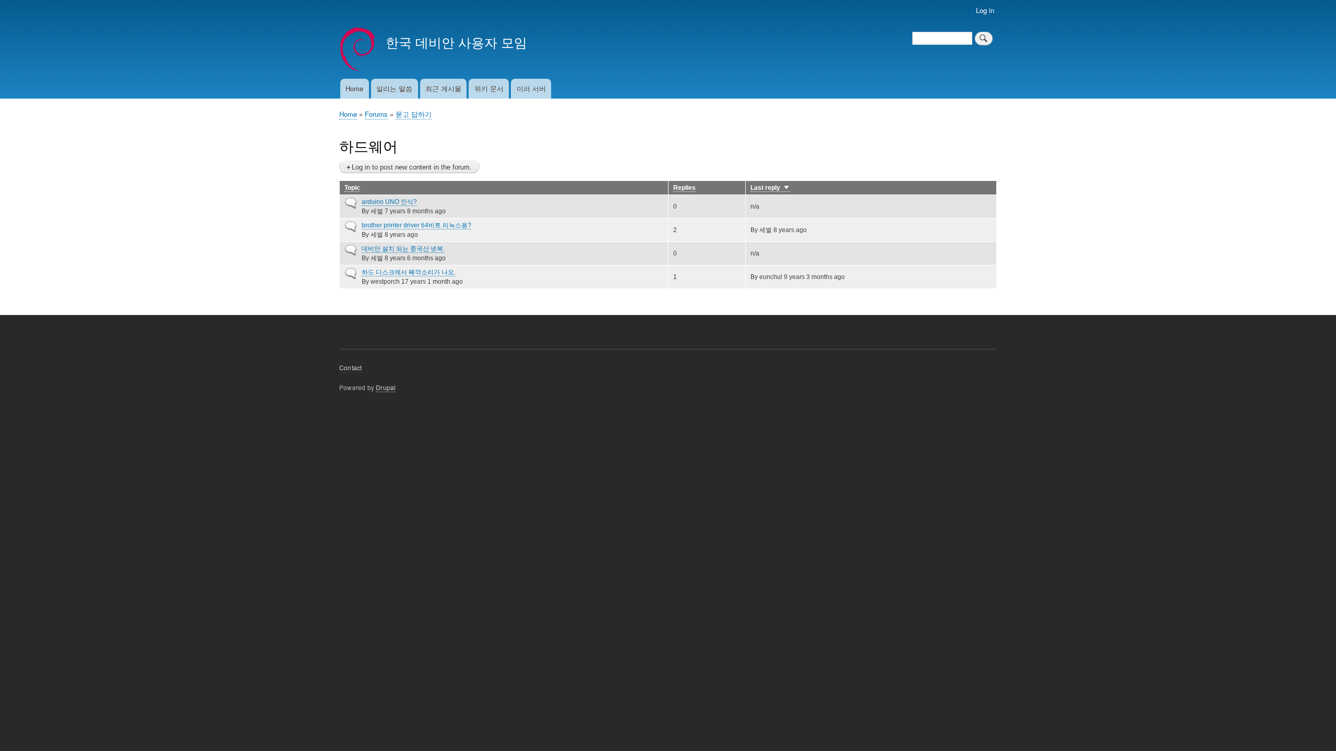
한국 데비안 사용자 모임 (456, 41)
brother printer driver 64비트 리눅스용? (416, 225)
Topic (352, 187)
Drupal (386, 387)
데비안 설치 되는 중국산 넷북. (403, 248)
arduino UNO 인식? (389, 201)
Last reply (770, 188)
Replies (684, 187)
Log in (985, 10)
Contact (350, 367)
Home (354, 88)
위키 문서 (489, 88)
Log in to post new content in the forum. (412, 167)
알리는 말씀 (394, 88)
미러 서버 (531, 88)
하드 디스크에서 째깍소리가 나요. (409, 272)
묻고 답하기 (414, 114)
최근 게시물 (443, 88)
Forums (376, 114)
